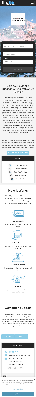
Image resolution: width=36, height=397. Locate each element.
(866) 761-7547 (13, 352)
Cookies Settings (18, 389)
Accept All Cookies (18, 394)
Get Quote (18, 69)
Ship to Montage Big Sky (18, 153)
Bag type (6, 58)
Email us (21, 336)
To (3, 50)
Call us (8, 336)
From (4, 43)
